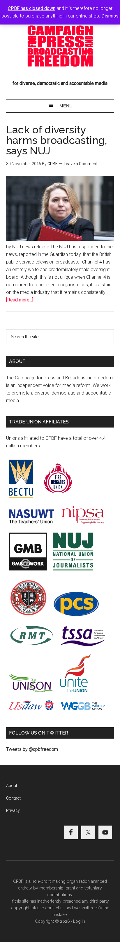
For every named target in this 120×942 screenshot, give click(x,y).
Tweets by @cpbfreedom (32, 749)
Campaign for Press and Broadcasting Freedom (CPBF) (60, 46)
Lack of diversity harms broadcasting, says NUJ (56, 140)
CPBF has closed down (31, 8)
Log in (79, 921)
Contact (13, 798)
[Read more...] (19, 300)
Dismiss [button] (110, 16)
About (11, 785)
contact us (55, 908)
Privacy (13, 810)
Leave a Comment (81, 163)
